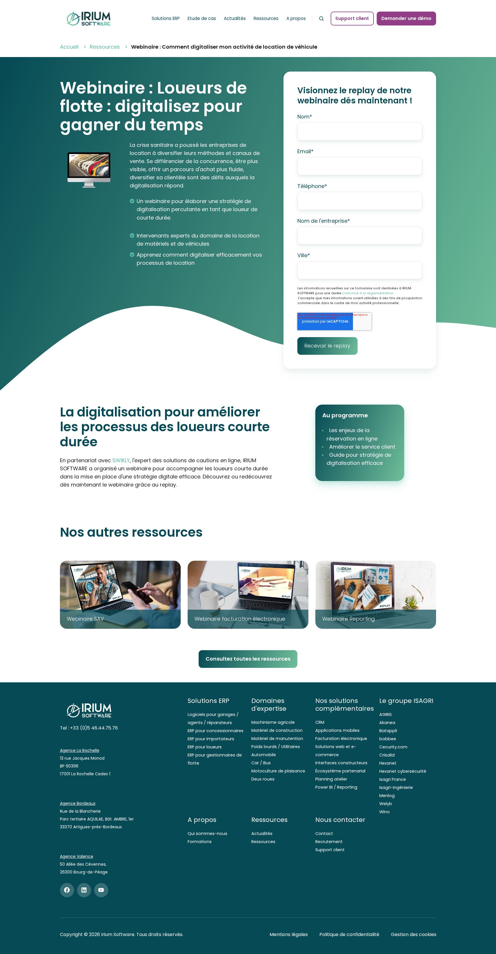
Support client (352, 18)
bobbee (387, 739)
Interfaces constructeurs (341, 763)
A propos (296, 18)
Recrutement (329, 842)
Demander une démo (406, 18)
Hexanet (387, 763)
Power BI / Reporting (336, 787)
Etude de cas (202, 18)
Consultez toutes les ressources (248, 658)
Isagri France (392, 779)
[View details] (67, 890)
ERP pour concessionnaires (216, 731)
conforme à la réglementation (367, 293)
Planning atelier (331, 779)
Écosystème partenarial (340, 771)
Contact (324, 833)
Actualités (235, 18)
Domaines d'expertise (268, 704)
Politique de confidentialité (349, 934)
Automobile (263, 755)
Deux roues (262, 779)
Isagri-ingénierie (396, 787)
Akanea (387, 722)
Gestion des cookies (413, 934)
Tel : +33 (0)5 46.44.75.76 (89, 728)
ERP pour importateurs (211, 739)
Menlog (387, 795)
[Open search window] (321, 18)
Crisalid (387, 755)
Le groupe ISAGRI (406, 700)
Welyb (385, 804)
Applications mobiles (337, 730)
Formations (200, 842)
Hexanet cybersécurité (402, 771)
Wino (384, 812)
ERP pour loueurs (205, 747)
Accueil (69, 46)
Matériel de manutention (277, 738)
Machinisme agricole (273, 722)
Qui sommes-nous (207, 833)
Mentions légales (289, 934)
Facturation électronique (341, 738)
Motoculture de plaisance (278, 771)
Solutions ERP (166, 18)
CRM (319, 722)
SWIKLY (121, 460)
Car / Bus (261, 763)
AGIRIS (385, 714)
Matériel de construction (277, 730)
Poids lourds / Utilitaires (275, 747)
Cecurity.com (393, 747)
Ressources (266, 18)
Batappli (388, 731)
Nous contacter (340, 819)
